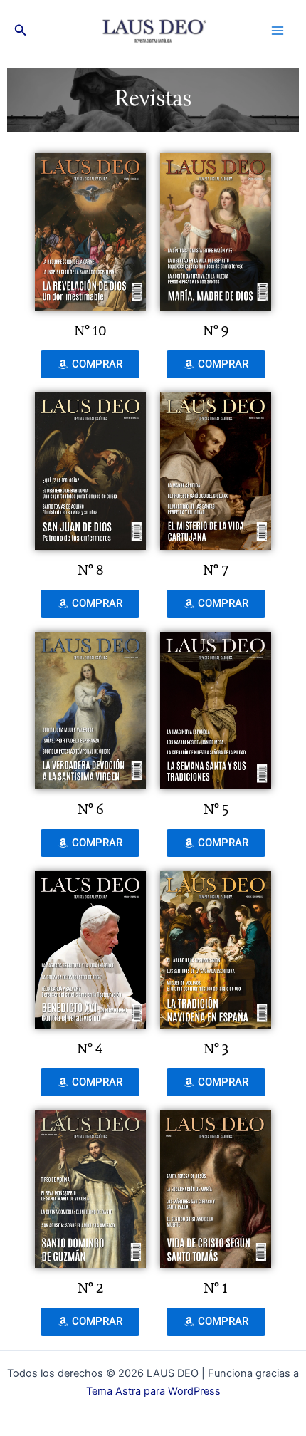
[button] (20, 30)
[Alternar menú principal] (277, 30)
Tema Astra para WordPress (153, 1391)
